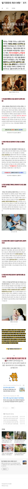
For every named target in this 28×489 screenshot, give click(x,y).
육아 (4, 414)
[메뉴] (25, 3)
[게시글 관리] (8, 408)
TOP (25, 484)
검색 (22, 3)
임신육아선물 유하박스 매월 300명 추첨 (9, 387)
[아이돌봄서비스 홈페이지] (14, 172)
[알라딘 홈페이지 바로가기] (14, 129)
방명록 (13, 8)
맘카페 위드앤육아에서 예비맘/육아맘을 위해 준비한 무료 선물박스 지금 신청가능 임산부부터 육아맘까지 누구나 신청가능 (9, 390)
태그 (7, 8)
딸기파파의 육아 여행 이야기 (14, 3)
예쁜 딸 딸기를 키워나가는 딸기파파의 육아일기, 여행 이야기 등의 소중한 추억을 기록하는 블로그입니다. (11, 465)
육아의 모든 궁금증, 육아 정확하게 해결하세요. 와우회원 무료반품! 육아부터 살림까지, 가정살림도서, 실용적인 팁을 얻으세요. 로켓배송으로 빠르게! (13, 400)
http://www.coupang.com (10, 395)
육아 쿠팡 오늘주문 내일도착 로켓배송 (13, 398)
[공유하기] (6, 408)
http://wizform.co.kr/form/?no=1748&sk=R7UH (12, 385)
